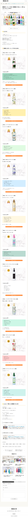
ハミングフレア (10, 446)
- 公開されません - (5, 487)
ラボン (13, 446)
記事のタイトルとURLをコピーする (14, 28)
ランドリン (16, 446)
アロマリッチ (6, 446)
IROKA (3, 446)
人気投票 (5, 12)
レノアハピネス (19, 446)
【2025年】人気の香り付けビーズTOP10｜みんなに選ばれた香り (16, 426)
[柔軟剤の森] (5, 1)
